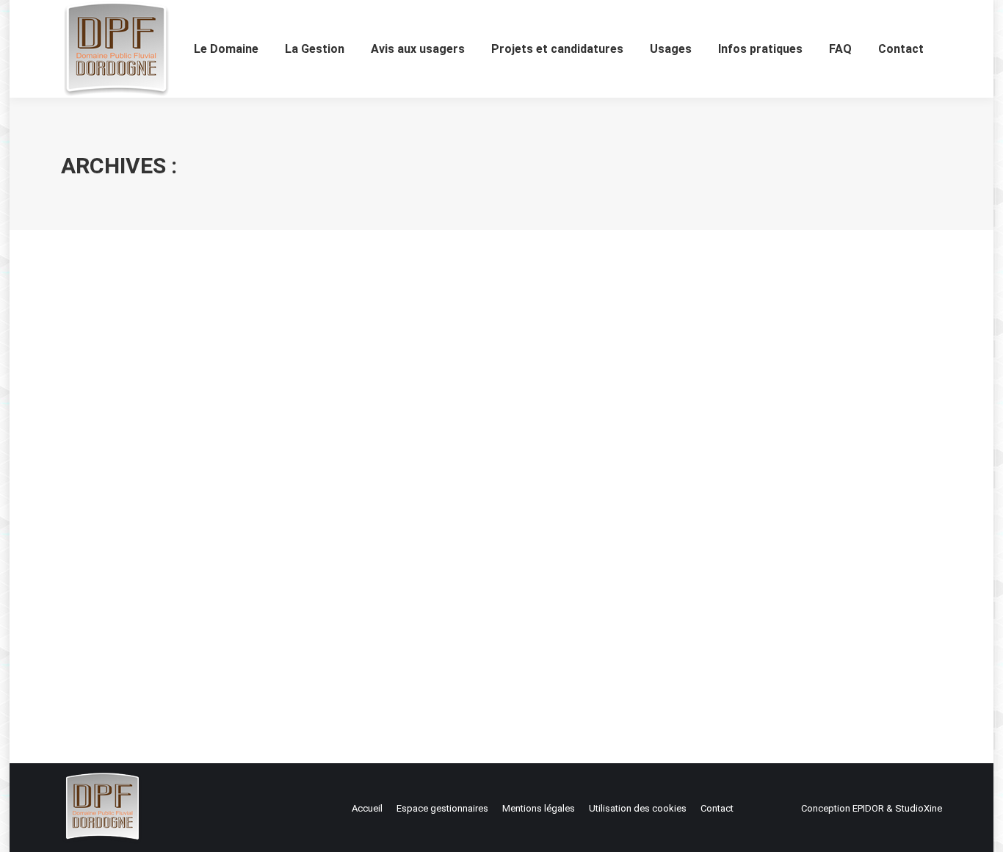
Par (142, 621)
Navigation (102, 621)
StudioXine (918, 808)
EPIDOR (868, 808)
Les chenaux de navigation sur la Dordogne (224, 595)
